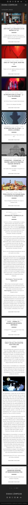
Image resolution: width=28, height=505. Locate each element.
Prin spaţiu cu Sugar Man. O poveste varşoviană (14, 195)
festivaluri (20, 27)
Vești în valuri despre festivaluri (14, 343)
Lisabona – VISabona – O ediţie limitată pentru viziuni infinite (14, 162)
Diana (14, 27)
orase (21, 60)
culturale (20, 320)
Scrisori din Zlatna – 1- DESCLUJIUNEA (14, 129)
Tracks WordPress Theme (8, 503)
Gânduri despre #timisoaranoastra (14, 471)
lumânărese (22, 227)
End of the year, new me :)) (14, 63)
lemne (21, 92)
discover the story (14, 41)
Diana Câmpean (9, 5)
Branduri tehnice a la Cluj (14, 216)
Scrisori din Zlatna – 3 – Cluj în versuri (14, 95)
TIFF (14, 351)
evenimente (14, 213)
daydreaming (21, 158)
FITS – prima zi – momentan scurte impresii (14, 323)
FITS (10, 351)
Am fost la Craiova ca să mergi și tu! (14, 29)
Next (17, 488)
